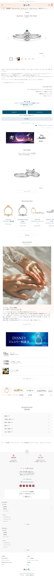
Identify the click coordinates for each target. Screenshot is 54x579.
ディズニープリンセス (48, 125)
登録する (27, 496)
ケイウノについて (27, 324)
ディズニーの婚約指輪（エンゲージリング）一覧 (29, 442)
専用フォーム (22, 474)
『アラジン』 (40, 125)
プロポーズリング (33, 8)
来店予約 (40, 457)
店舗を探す (14, 112)
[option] (27, 38)
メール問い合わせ (28, 468)
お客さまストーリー (43, 8)
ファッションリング (7, 519)
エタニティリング (16, 8)
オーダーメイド (24, 8)
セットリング (27, 191)
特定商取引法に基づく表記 (6, 562)
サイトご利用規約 (30, 558)
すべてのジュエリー (7, 542)
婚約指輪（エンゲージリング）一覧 (12, 442)
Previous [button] (8, 38)
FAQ (28, 564)
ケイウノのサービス (27, 378)
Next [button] (46, 38)
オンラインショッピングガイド (33, 560)
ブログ (2, 564)
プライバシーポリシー (5, 560)
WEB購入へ (27, 118)
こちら (30, 479)
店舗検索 (13, 457)
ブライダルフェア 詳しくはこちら (26, 1)
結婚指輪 (8, 8)
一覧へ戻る (27, 12)
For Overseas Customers (27, 481)
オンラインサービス (25, 123)
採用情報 (28, 562)
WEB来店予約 (39, 112)
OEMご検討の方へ (5, 558)
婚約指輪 (3, 8)
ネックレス (5, 521)
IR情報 (28, 556)
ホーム (2, 442)
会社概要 (3, 556)
